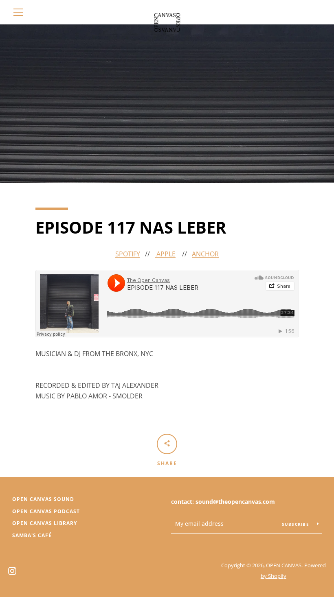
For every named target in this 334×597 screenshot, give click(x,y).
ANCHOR (205, 253)
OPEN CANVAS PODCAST (46, 511)
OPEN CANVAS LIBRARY (44, 523)
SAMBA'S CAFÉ (32, 535)
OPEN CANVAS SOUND (43, 499)
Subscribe (296, 524)
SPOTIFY (127, 253)
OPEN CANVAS (283, 565)
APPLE (165, 253)
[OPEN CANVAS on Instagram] (12, 570)
